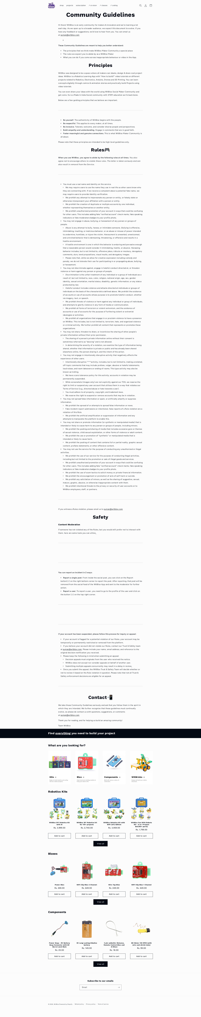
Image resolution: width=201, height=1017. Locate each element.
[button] (140, 5)
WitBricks (137, 777)
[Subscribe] (118, 987)
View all (100, 844)
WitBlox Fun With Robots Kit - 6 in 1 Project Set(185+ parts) (141, 824)
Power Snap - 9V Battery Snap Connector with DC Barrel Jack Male (59, 945)
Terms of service (103, 1004)
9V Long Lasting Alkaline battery (87, 944)
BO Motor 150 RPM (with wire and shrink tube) (141, 944)
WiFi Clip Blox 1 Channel (141, 885)
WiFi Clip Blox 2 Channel (87, 885)
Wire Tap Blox (114, 885)
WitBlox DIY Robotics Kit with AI (59, 823)
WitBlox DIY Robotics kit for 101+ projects (87, 823)
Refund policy (79, 1004)
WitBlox (56, 1004)
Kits (52, 777)
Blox (79, 777)
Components (111, 777)
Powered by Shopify (65, 1004)
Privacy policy (90, 1004)
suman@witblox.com (70, 35)
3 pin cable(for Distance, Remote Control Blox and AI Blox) (114, 945)
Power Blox (59, 885)
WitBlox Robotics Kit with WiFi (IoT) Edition (114, 823)
